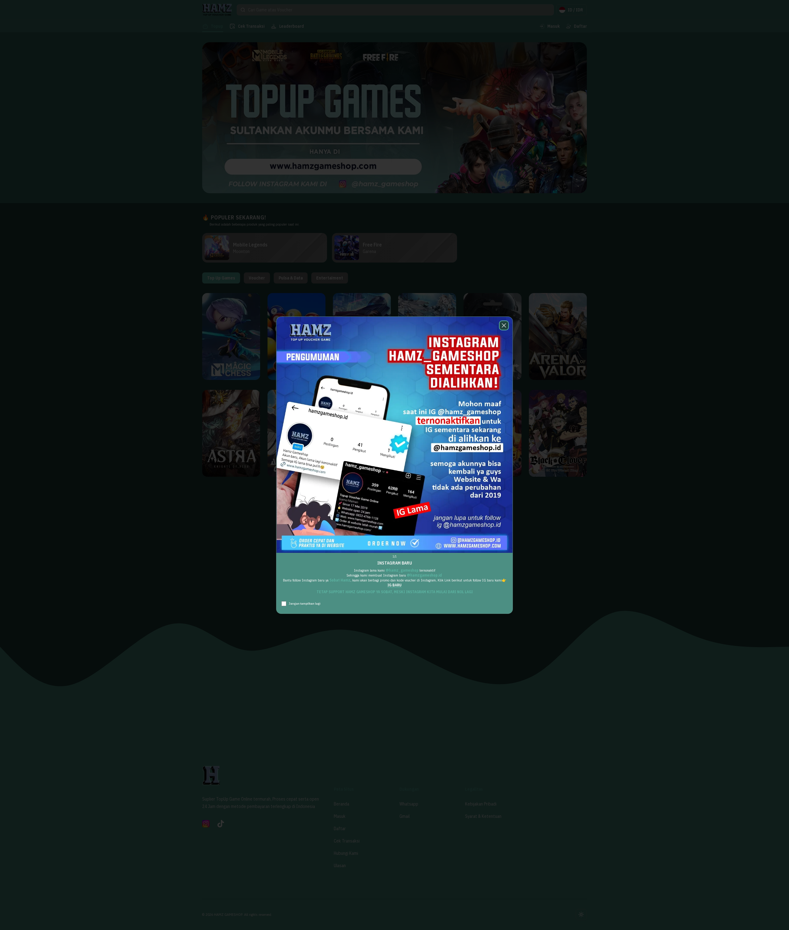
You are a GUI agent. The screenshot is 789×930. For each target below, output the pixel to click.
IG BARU (394, 585)
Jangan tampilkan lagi (305, 604)
